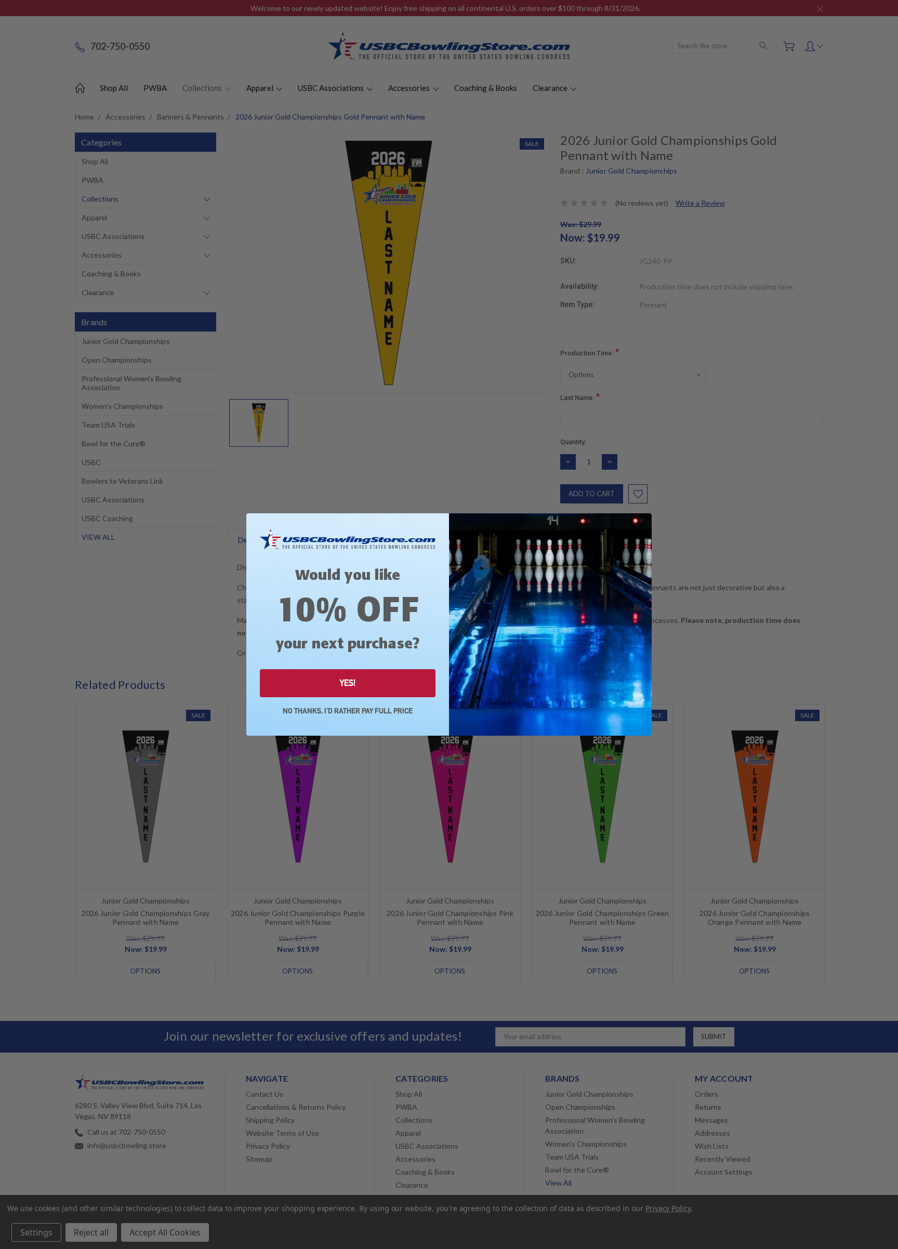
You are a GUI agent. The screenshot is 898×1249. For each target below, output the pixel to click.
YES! (347, 683)
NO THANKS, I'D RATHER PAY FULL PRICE (348, 711)
